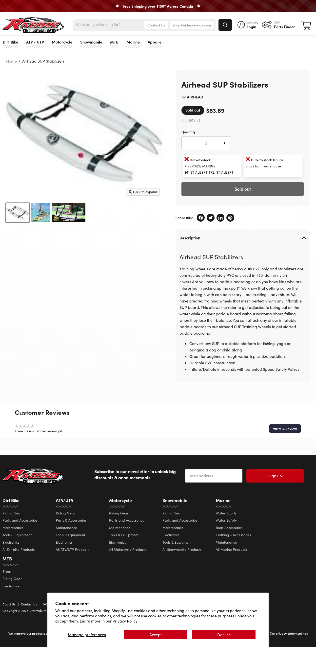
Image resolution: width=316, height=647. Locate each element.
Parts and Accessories (19, 520)
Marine (133, 42)
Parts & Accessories (71, 520)
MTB (114, 42)
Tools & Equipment (17, 534)
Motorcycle (62, 42)
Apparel (155, 42)
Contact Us (156, 25)
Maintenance (13, 527)
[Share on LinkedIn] (220, 218)
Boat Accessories (229, 527)
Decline (224, 634)
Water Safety (226, 520)
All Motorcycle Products (127, 549)
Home (11, 61)
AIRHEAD (195, 96)
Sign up (275, 475)
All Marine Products (231, 549)
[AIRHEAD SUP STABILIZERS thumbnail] (17, 212)
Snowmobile (91, 42)
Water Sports (226, 513)
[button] (285, 428)
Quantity (188, 131)
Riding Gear (12, 513)
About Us (9, 604)
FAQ (45, 604)
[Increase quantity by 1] (224, 143)
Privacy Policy (125, 621)
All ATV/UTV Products (72, 549)
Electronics (10, 542)
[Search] (225, 25)
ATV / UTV (35, 42)
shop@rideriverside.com (192, 25)
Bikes (6, 571)
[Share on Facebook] (201, 218)
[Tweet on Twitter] (211, 218)
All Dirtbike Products (18, 549)
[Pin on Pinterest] (230, 218)
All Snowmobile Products (181, 549)
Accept (155, 634)
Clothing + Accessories (233, 534)
